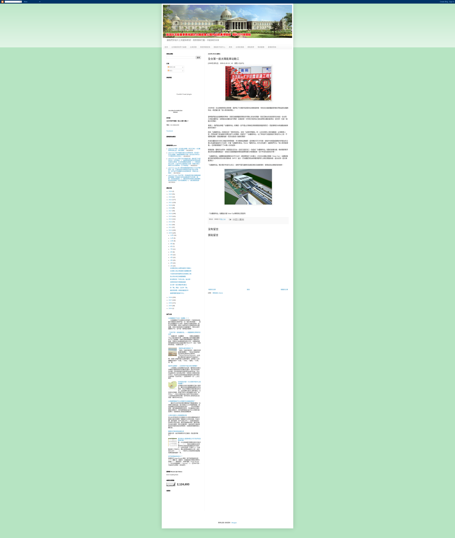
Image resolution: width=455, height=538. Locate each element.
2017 (170, 211)
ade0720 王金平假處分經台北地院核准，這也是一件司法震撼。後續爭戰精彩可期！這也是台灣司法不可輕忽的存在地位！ (184, 154)
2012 (170, 225)
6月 (171, 252)
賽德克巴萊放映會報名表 (176, 431)
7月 (171, 249)
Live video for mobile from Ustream (175, 111)
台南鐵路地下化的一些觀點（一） (179, 318)
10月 (172, 241)
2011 (170, 227)
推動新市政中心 (219, 47)
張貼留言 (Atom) (218, 293)
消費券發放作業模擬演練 (178, 282)
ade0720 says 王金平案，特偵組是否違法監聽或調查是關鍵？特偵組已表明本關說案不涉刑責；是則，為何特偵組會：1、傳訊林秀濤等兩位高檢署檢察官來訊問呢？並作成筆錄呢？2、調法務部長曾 (184, 178)
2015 (170, 216)
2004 (170, 308)
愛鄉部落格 (272, 47)
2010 (170, 230)
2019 (170, 205)
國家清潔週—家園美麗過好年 (179, 290)
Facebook (169, 131)
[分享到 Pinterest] (243, 219)
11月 (172, 238)
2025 (170, 194)
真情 (230, 47)
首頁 (166, 47)
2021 (170, 202)
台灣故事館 (240, 47)
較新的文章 (212, 289)
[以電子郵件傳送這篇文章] (234, 219)
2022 (170, 200)
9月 (171, 244)
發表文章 (172, 67)
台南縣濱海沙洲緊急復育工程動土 (180, 268)
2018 (170, 208)
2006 (170, 303)
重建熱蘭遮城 (205, 47)
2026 (170, 191)
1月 (171, 266)
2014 (170, 219)
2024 (170, 197)
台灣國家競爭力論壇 (178, 47)
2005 (170, 306)
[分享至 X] (238, 219)
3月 (171, 260)
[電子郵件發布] (230, 219)
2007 (170, 300)
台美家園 (193, 47)
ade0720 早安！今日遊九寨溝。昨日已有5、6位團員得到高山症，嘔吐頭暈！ (184, 149)
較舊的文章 (284, 289)
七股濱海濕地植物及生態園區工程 (180, 274)
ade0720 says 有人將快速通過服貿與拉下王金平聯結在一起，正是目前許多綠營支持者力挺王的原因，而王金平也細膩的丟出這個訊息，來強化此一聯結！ (184, 170)
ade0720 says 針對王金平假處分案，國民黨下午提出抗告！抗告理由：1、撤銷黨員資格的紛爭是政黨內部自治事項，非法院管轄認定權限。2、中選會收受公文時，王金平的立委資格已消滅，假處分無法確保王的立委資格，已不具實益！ (184, 162)
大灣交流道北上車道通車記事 (177, 415)
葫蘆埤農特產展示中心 (177, 293)
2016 (170, 213)
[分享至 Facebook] (240, 219)
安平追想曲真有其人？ (175, 456)
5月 (171, 255)
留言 (170, 71)
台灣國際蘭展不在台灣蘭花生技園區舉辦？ (181, 401)
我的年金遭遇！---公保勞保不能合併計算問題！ (183, 366)
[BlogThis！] (236, 219)
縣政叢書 (261, 47)
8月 (171, 246)
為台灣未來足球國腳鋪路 (178, 276)
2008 (170, 297)
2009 (170, 233)
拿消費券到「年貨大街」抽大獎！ (180, 279)
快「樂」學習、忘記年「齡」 (179, 288)
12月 (172, 235)
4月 (171, 257)
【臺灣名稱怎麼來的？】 (186, 348)
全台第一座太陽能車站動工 (178, 285)
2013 (170, 222)
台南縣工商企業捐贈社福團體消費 (180, 271)
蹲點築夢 (251, 47)
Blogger (234, 523)
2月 (171, 263)
